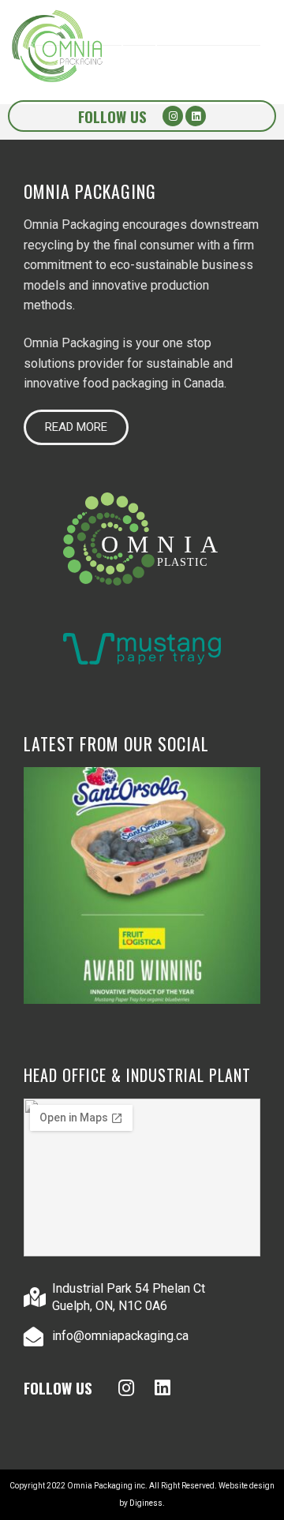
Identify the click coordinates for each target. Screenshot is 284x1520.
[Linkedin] (195, 116)
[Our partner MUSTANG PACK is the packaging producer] (142, 885)
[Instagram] (173, 116)
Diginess (146, 1503)
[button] (76, 427)
